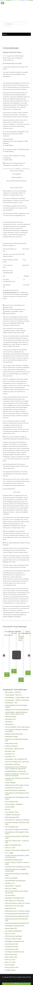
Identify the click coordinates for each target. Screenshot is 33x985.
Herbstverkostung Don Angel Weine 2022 (17, 913)
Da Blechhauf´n (9, 724)
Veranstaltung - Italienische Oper (14, 748)
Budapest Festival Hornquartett (14, 734)
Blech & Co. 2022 (10, 933)
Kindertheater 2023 (10, 908)
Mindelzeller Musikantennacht (13, 860)
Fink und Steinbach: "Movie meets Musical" (17, 727)
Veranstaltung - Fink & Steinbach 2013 (16, 759)
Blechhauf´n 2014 (10, 751)
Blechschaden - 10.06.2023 (13, 692)
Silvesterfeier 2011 (10, 719)
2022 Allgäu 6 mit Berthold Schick (14, 941)
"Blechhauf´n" (9, 722)
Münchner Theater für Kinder (13, 939)
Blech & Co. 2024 (10, 962)
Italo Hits (7, 809)
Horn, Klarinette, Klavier (12, 812)
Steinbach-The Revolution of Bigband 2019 (17, 850)
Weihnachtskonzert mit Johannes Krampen (17, 911)
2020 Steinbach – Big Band (13, 886)
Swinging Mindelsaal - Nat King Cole (15, 771)
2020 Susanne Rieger (11, 878)
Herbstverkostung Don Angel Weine (15, 790)
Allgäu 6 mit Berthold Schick (13, 845)
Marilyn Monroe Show (11, 743)
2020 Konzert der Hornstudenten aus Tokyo (17, 866)
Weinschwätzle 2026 (11, 957)
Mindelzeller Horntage (11, 736)
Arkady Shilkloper (10, 782)
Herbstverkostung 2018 (12, 817)
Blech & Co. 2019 (10, 847)
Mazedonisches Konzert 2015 (13, 787)
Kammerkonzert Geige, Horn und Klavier (17, 829)
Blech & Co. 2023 (10, 959)
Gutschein (9, 24)
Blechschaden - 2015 (11, 702)
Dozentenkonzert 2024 (11, 949)
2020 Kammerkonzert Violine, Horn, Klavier (17, 903)
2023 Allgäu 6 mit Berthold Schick (14, 952)
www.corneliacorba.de (9, 488)
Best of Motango (10, 965)
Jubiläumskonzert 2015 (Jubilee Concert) (17, 785)
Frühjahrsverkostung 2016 (12, 814)
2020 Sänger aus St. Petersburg (14, 900)
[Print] (27, 56)
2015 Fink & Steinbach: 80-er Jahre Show (17, 761)
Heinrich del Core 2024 (11, 967)
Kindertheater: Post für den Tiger (14, 906)
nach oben (16, 983)
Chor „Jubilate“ (9, 853)
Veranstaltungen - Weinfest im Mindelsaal (17, 700)
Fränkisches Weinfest (11, 746)
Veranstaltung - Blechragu (12, 764)
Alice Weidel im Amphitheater (13, 931)
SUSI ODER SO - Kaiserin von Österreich (17, 820)
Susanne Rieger (9, 807)
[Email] (29, 56)
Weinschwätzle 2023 (11, 928)
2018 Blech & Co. (10, 756)
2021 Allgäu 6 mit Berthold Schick (14, 925)
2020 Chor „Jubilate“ (11, 888)
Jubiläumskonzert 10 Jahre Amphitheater (17, 709)
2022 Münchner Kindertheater (13, 936)
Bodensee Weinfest (10, 716)
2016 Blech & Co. (10, 754)
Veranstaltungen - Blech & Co (13, 695)
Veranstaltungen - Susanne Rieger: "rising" (17, 697)
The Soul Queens (10, 895)
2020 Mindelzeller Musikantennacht (15, 880)
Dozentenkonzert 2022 (11, 944)
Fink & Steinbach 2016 (11, 801)
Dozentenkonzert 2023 (11, 946)
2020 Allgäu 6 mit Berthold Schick (14, 898)
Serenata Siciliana (10, 970)
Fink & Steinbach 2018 (11, 827)
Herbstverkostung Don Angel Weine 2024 (17, 923)
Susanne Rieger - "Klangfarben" (14, 804)
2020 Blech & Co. (10, 883)
